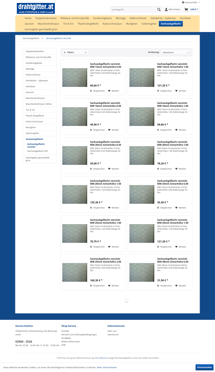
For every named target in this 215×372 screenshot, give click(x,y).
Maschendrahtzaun (35, 98)
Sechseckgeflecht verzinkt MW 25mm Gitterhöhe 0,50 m (172, 182)
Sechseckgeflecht (34, 139)
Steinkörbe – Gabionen (37, 80)
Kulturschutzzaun (34, 121)
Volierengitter (32, 133)
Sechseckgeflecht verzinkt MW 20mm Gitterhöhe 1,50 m (105, 182)
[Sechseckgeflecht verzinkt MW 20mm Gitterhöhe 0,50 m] (74, 155)
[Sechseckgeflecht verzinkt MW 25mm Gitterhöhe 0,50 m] (141, 194)
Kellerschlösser (33, 74)
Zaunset (30, 92)
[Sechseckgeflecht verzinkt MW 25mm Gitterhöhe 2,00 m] (74, 272)
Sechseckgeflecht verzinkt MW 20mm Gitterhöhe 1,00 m (172, 143)
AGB (63, 344)
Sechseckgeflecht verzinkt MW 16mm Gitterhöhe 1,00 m (172, 104)
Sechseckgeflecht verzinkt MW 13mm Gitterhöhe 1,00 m (172, 65)
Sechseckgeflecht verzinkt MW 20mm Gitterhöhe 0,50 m (105, 143)
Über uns (112, 331)
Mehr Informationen (107, 367)
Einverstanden (204, 367)
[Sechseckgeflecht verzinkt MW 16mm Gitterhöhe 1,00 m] (141, 117)
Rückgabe (66, 338)
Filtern (70, 52)
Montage (30, 68)
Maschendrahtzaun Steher (39, 104)
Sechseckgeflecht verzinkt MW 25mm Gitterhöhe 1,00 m (105, 221)
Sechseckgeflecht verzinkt (36, 145)
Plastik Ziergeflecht (35, 115)
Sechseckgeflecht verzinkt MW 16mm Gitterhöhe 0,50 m (105, 104)
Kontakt (65, 331)
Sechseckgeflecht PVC (37, 151)
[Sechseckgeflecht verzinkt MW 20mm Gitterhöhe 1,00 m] (141, 155)
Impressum (113, 334)
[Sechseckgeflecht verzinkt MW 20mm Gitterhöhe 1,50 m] (74, 194)
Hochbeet (30, 86)
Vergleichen (99, 90)
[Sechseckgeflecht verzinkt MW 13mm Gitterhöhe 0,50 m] (74, 77)
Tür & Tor (30, 109)
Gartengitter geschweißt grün (37, 159)
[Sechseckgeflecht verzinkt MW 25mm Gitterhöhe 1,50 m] (141, 233)
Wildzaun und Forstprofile (38, 57)
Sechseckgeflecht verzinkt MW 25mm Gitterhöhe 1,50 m (172, 221)
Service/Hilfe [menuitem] (191, 2)
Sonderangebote (34, 63)
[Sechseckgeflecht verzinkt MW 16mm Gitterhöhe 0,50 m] (74, 117)
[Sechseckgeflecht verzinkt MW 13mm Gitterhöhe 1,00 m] (141, 77)
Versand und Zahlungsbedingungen (79, 334)
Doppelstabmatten (35, 51)
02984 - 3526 (23, 341)
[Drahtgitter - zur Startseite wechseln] (36, 10)
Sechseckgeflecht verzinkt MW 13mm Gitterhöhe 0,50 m (105, 65)
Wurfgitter (31, 127)
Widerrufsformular (70, 341)
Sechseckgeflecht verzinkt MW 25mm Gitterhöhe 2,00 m (105, 260)
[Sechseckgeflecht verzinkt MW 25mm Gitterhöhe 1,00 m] (74, 233)
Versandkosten (101, 358)
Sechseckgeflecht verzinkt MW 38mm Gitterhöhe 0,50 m (172, 260)
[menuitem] (136, 9)
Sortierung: (153, 52)
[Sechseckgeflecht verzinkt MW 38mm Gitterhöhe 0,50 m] (141, 272)
